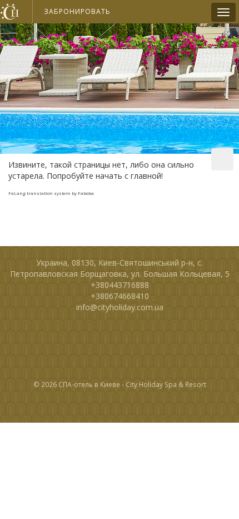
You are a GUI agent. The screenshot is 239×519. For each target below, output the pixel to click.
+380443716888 (120, 285)
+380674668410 (120, 296)
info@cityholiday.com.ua (119, 307)
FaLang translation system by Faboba (51, 193)
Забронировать (77, 11)
